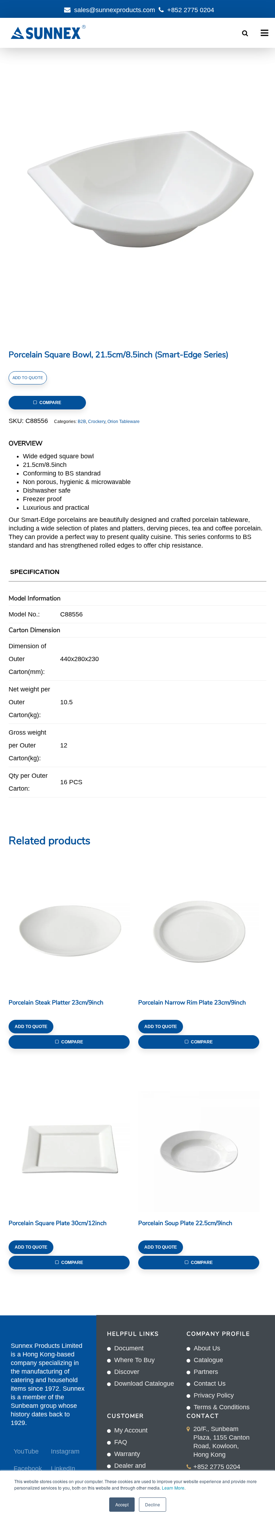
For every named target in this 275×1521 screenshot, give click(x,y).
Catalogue (208, 1360)
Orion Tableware (123, 421)
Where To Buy (134, 1360)
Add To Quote (28, 378)
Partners (206, 1371)
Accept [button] (122, 1504)
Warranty (127, 1453)
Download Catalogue (144, 1383)
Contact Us (210, 1383)
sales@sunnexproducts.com (114, 10)
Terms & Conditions (222, 1407)
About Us (207, 1348)
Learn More (173, 1488)
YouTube (26, 1451)
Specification (34, 571)
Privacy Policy (214, 1395)
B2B (82, 421)
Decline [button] (152, 1504)
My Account (131, 1430)
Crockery (96, 421)
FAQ (120, 1442)
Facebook (27, 1468)
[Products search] (245, 33)
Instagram (64, 1451)
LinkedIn (63, 1468)
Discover (126, 1371)
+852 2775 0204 (190, 10)
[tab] (34, 573)
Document (129, 1348)
